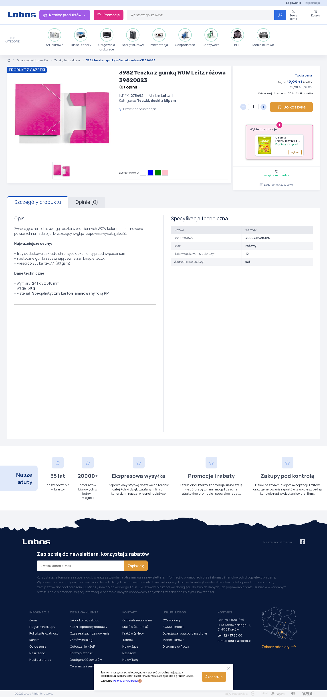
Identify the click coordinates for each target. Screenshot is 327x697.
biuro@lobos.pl (240, 641)
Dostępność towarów (86, 659)
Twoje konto (293, 17)
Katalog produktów (65, 14)
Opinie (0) (86, 202)
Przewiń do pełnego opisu (140, 109)
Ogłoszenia (37, 646)
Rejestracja (312, 3)
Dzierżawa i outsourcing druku (185, 633)
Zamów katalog (81, 640)
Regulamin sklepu (42, 627)
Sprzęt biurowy (133, 45)
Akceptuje (214, 676)
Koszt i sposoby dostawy (88, 627)
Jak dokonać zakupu (84, 620)
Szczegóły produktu (37, 202)
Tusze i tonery (80, 45)
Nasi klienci (37, 653)
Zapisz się (136, 565)
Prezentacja (159, 45)
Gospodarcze (185, 45)
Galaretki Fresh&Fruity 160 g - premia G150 (287, 139)
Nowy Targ (130, 659)
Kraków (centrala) (135, 627)
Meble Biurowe (173, 640)
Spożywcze (211, 45)
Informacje (39, 612)
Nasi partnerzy (40, 659)
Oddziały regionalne (137, 620)
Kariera (34, 640)
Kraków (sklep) (133, 633)
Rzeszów (129, 653)
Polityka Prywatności (44, 633)
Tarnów (127, 640)
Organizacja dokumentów (32, 60)
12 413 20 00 (233, 635)
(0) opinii (128, 87)
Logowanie (293, 3)
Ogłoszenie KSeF (82, 646)
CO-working (171, 620)
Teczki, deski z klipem (67, 60)
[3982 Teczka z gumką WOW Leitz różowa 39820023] (61, 113)
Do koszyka (294, 107)
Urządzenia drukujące (106, 47)
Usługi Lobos (174, 612)
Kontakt (129, 612)
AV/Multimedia (173, 627)
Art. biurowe (54, 45)
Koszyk (315, 15)
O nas (33, 620)
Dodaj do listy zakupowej (278, 185)
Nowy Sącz (130, 646)
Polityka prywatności (125, 681)
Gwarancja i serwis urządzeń (91, 666)
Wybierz (295, 152)
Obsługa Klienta (84, 612)
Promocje (111, 14)
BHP (237, 45)
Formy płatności (81, 653)
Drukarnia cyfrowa (176, 646)
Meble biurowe (263, 45)
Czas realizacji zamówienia (89, 633)
